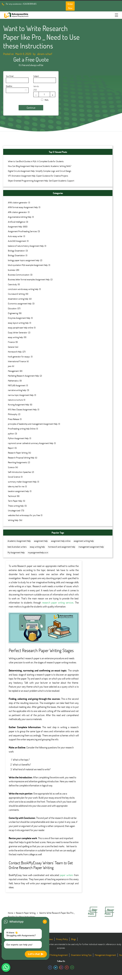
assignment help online (60, 540)
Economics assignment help (19, 303)
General (11, 346)
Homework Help (15, 351)
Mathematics (13, 380)
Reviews (49, 939)
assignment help (41, 540)
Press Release (13, 419)
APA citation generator (17, 212)
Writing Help (13, 520)
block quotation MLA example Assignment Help (28, 265)
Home (10, 912)
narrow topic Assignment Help (21, 395)
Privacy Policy (62, 939)
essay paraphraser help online (20, 327)
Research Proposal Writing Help (21, 457)
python (11, 433)
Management (13, 370)
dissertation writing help (18, 298)
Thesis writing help (16, 505)
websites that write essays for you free (24, 515)
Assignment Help (15, 226)
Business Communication (18, 274)
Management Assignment (105, 954)
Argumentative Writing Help (19, 216)
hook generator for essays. (19, 356)
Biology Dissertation (16, 250)
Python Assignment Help (18, 438)
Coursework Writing (16, 293)
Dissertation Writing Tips (81, 954)
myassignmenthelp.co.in (38, 552)
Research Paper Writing (17, 452)
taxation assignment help (18, 491)
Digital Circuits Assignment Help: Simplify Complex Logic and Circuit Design (39, 170)
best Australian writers (17, 546)
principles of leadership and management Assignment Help (33, 423)
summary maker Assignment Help (22, 481)
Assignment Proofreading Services (22, 231)
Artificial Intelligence (16, 221)
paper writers (66, 875)
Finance (11, 341)
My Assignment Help (16, 552)
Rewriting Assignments (17, 462)
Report (11, 447)
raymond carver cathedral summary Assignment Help (30, 443)
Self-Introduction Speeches (19, 471)
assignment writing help (84, 540)
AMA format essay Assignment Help (23, 207)
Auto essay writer (15, 236)
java (9, 366)
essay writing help (15, 337)
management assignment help (91, 546)
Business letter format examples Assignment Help (29, 279)
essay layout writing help (18, 322)
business (11, 269)
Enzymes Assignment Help (19, 317)
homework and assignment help (61, 546)
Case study (12, 284)
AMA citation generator (17, 202)
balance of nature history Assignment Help (26, 245)
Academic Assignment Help (19, 540)
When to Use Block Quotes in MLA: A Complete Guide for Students (36, 161)
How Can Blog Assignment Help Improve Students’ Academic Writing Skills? (39, 166)
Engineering (13, 313)
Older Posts (92, 911)
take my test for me (16, 486)
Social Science (14, 476)
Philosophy (12, 414)
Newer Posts (109, 911)
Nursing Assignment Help (18, 404)
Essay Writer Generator (17, 332)
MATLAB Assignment (16, 385)
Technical (12, 496)
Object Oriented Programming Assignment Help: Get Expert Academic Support (41, 180)
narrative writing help (17, 390)
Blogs (73, 939)
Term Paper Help (15, 500)
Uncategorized (14, 510)
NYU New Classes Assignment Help (22, 409)
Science (11, 467)
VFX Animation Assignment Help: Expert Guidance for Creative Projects (38, 175)
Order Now (70, 6)
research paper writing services (57, 602)
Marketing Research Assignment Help (23, 375)
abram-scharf (44, 54)
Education (12, 308)
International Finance (17, 361)
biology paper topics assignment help (23, 260)
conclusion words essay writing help (23, 289)
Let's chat (34, 954)
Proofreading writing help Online (21, 428)
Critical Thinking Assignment (56, 954)
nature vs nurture (15, 399)
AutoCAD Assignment (17, 240)
